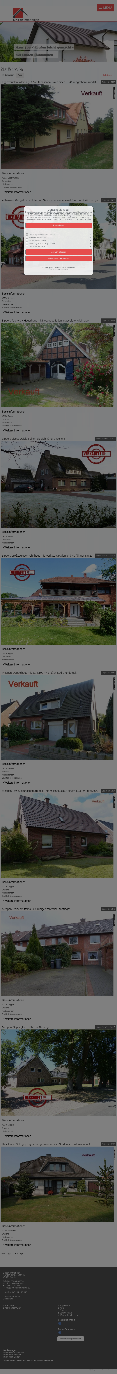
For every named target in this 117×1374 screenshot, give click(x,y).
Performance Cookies (37, 240)
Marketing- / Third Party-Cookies (42, 243)
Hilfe (89, 219)
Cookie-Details (47, 267)
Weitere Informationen (59, 269)
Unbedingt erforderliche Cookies (42, 235)
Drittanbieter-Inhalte (37, 246)
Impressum (70, 267)
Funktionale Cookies (37, 238)
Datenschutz (60, 267)
